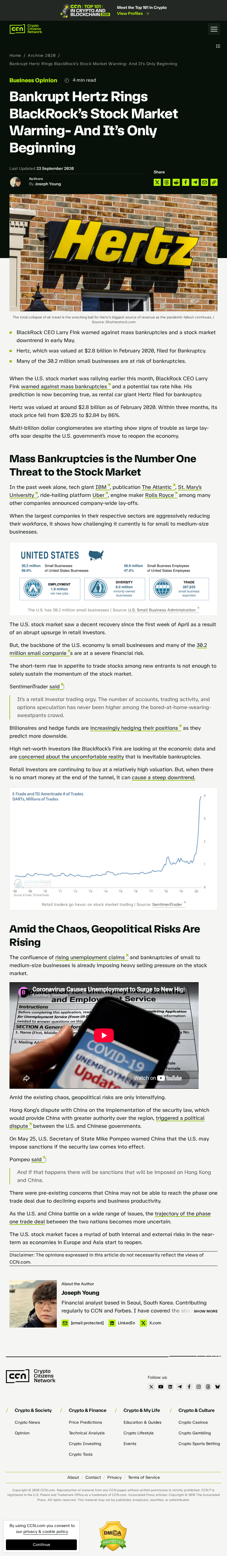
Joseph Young (48, 183)
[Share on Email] (204, 182)
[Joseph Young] (33, 1304)
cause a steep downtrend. (163, 777)
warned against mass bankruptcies (64, 386)
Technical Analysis (87, 1433)
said (54, 686)
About (73, 1477)
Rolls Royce (159, 495)
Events (130, 1443)
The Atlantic (157, 487)
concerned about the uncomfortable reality (71, 756)
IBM (100, 487)
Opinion (22, 1433)
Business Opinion (33, 80)
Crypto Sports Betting (199, 1443)
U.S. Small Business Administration (162, 610)
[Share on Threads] (166, 182)
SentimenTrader (167, 904)
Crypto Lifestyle (139, 1433)
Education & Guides (142, 1422)
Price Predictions (85, 1422)
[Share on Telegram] (195, 182)
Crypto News (27, 1422)
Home (15, 55)
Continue (41, 1544)
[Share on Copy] (214, 182)
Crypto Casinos (193, 1422)
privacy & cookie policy (45, 1531)
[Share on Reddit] (176, 182)
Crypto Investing (85, 1443)
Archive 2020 (42, 55)
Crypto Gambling (195, 1433)
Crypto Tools (81, 1454)
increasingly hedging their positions (134, 728)
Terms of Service (144, 1477)
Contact (93, 1477)
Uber (98, 495)
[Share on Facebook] (185, 182)
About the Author (77, 1283)
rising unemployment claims (90, 957)
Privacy (114, 1477)
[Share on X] (157, 182)
